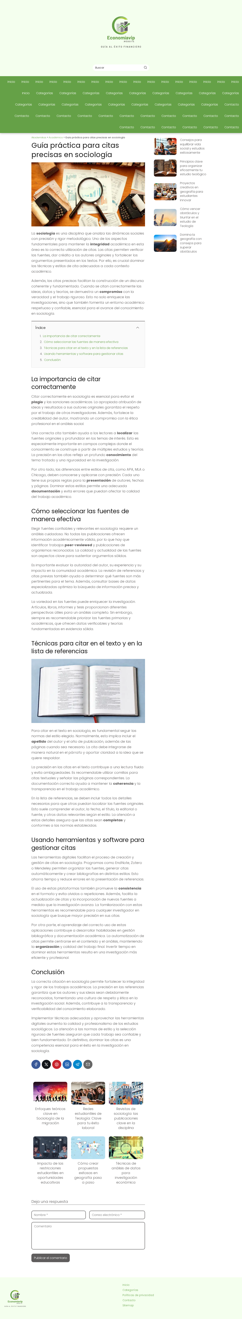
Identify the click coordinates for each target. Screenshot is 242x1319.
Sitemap (128, 1305)
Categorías (44, 93)
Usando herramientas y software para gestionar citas (83, 354)
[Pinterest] (56, 1064)
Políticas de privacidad (138, 1295)
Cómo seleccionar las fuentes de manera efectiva (81, 342)
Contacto (231, 104)
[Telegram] (77, 1064)
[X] (46, 1064)
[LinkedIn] (67, 1064)
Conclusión (52, 360)
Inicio (11, 82)
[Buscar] (145, 67)
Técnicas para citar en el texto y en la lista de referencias (86, 348)
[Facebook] (35, 1064)
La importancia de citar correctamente (71, 336)
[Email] (87, 1064)
